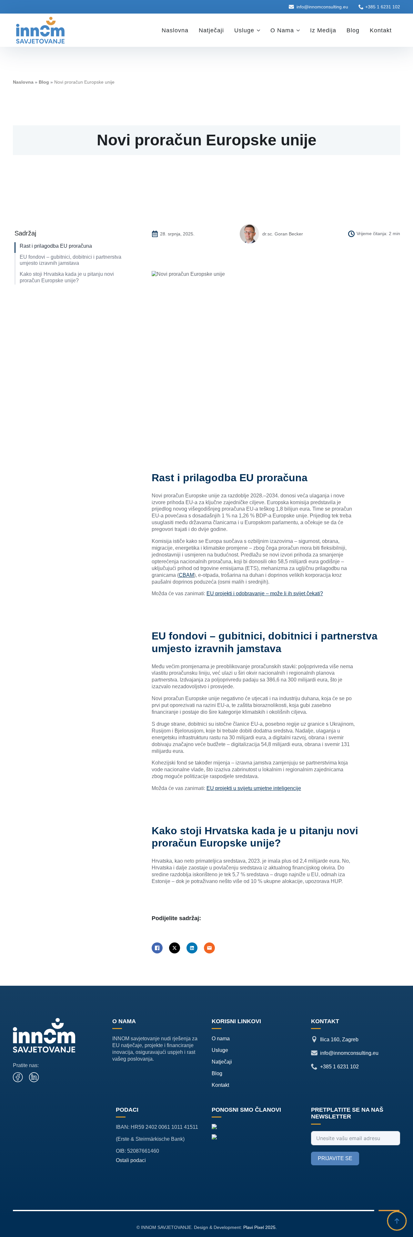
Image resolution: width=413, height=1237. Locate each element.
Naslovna (175, 30)
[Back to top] (397, 1221)
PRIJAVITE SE (335, 1158)
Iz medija (323, 30)
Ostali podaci (131, 1160)
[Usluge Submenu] (259, 30)
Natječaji (211, 30)
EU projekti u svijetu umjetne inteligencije (253, 788)
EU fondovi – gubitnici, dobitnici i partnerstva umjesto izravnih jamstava (70, 260)
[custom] (18, 1077)
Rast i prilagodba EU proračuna (56, 246)
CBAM (186, 575)
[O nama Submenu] (299, 30)
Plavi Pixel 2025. (260, 1227)
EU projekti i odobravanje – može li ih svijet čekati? (264, 593)
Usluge (244, 30)
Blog (353, 30)
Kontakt (381, 30)
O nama (282, 30)
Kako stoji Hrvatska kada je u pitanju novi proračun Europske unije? (67, 277)
